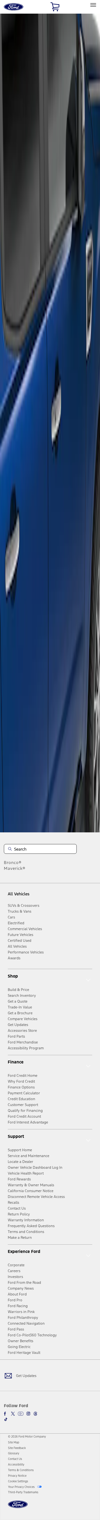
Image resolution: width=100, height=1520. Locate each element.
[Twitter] (13, 1414)
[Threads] (35, 1414)
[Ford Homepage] (18, 1507)
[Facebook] (6, 1414)
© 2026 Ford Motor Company (27, 1436)
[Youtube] (20, 1414)
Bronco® (13, 862)
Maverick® (14, 868)
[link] (13, 1442)
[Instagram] (28, 1414)
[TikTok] (6, 1419)
